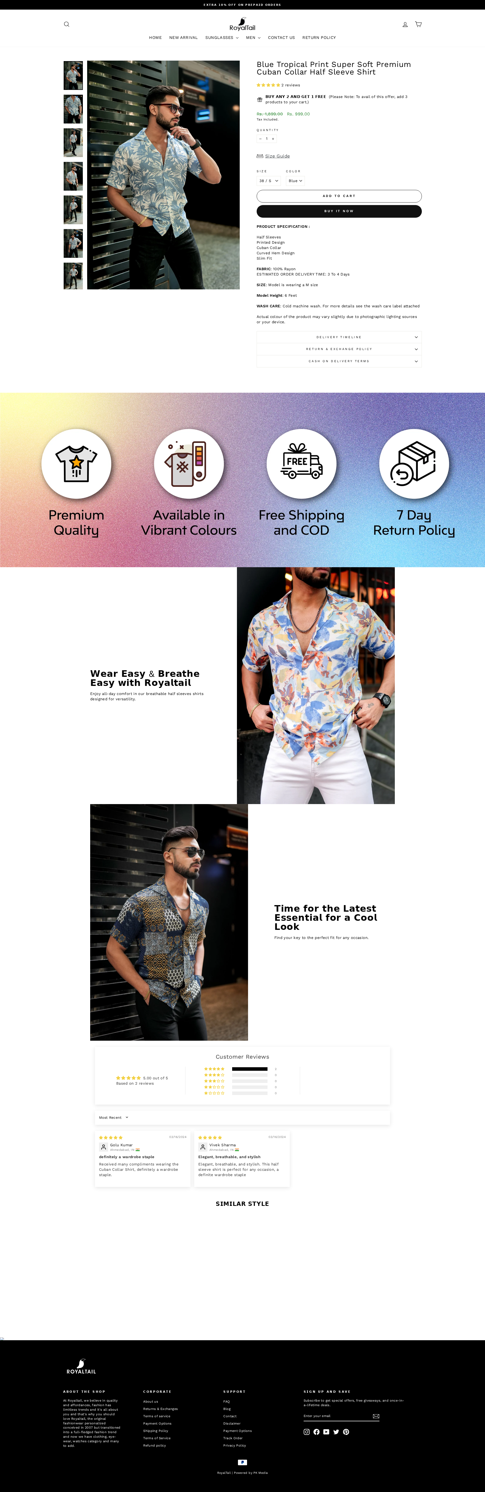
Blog (227, 1409)
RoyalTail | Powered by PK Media (242, 1473)
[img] (111, 1137)
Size (262, 171)
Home (155, 37)
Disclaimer (231, 1423)
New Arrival (183, 37)
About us (150, 1401)
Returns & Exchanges (160, 1409)
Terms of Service (157, 1438)
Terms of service (156, 1416)
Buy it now (339, 211)
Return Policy (319, 37)
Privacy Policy (234, 1445)
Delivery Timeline (339, 337)
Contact (229, 1416)
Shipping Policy (155, 1431)
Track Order (233, 1438)
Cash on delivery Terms (339, 361)
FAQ (226, 1401)
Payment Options (157, 1423)
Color (293, 171)
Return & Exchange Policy (339, 349)
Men (251, 37)
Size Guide (277, 156)
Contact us (281, 37)
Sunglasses (219, 37)
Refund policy (154, 1445)
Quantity (268, 130)
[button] (269, 85)
